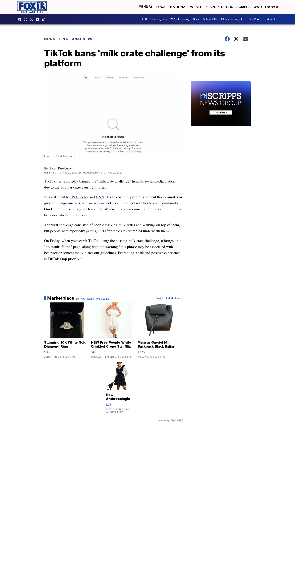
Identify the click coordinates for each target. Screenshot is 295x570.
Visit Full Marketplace (169, 298)
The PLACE (255, 19)
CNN (100, 196)
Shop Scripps (238, 7)
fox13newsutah (20, 19)
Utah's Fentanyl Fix (233, 19)
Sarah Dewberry (60, 168)
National (178, 7)
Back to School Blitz (205, 19)
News (49, 39)
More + (271, 19)
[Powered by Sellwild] (177, 420)
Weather (198, 7)
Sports (216, 7)
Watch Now (264, 7)
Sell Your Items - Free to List (93, 298)
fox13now (26, 19)
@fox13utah (44, 19)
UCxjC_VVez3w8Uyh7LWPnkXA (38, 19)
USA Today (79, 196)
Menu (144, 6)
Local (161, 7)
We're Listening (179, 19)
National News (78, 39)
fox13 (32, 19)
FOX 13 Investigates (154, 19)
